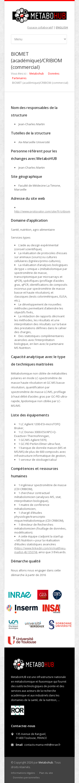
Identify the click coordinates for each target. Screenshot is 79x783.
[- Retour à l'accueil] (39, 15)
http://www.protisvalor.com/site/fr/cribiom (42, 211)
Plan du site (46, 772)
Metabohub (36, 73)
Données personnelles (26, 777)
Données (53, 73)
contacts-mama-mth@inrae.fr (42, 745)
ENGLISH (62, 27)
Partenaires (19, 78)
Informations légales (23, 772)
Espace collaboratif (40, 27)
